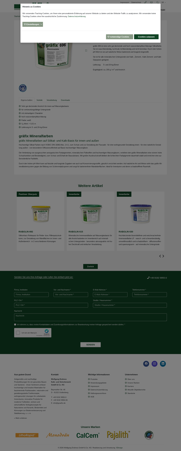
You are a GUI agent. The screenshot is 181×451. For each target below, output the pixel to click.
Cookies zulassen (146, 37)
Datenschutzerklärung (77, 16)
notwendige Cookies (119, 37)
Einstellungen (32, 24)
